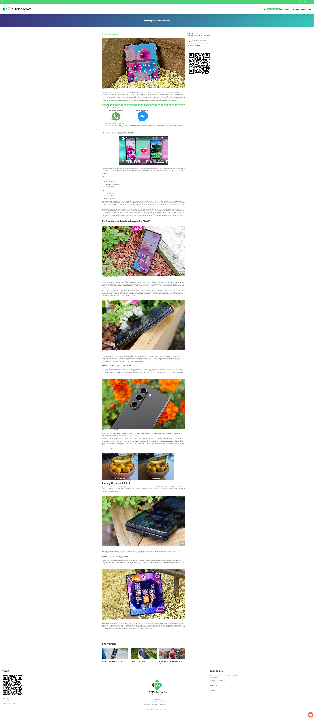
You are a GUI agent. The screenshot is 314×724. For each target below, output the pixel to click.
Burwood (217, 688)
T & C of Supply (165, 709)
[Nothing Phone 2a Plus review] (115, 653)
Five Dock (238, 688)
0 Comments (115, 663)
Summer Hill (232, 688)
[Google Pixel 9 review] (144, 653)
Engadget (108, 634)
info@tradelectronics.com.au (8, 703)
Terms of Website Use (156, 709)
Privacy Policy (148, 709)
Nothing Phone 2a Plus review (112, 661)
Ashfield (212, 688)
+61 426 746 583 (6, 700)
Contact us (212, 690)
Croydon (226, 688)
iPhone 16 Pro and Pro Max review (170, 661)
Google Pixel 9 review (138, 661)
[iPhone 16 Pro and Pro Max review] (172, 653)
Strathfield (221, 688)
